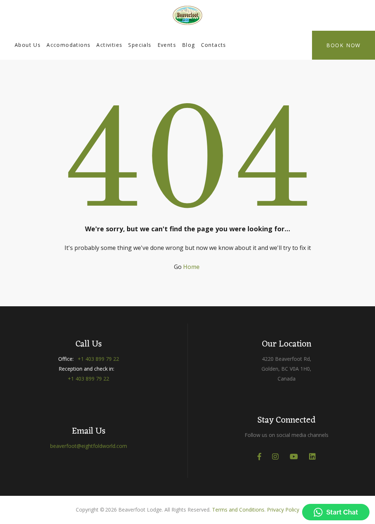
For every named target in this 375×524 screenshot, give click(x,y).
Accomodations (68, 44)
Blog (188, 44)
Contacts (213, 44)
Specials (139, 44)
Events (166, 44)
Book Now (343, 45)
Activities (109, 44)
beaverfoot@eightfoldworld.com (88, 445)
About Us (28, 44)
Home (191, 267)
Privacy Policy (283, 509)
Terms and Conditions (238, 509)
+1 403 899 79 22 (98, 358)
